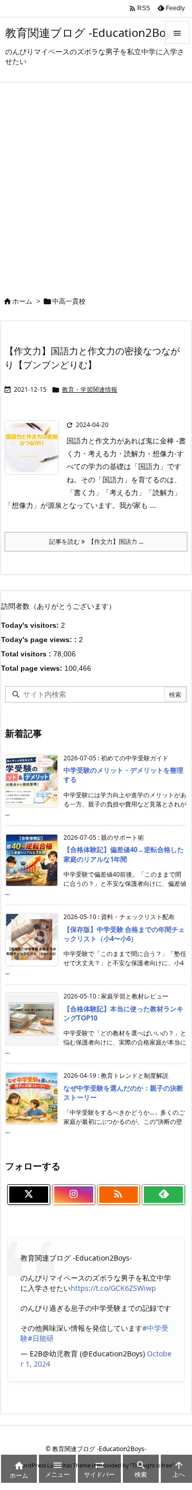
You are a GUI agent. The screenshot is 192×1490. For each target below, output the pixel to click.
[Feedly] (163, 1194)
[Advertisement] (96, 184)
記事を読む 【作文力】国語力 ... (96, 541)
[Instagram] (74, 1194)
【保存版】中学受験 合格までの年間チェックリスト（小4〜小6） (124, 934)
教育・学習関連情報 (89, 389)
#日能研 (41, 1338)
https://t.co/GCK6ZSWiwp (113, 1288)
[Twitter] (29, 1194)
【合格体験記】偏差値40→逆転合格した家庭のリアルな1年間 (123, 854)
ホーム (22, 301)
